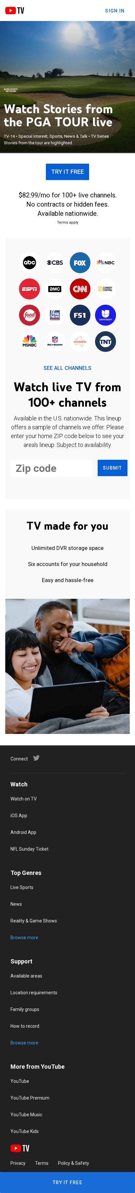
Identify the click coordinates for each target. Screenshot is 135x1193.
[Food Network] (29, 316)
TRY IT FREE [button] (67, 171)
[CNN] (80, 289)
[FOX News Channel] (55, 316)
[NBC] (105, 263)
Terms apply (67, 222)
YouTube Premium (29, 1098)
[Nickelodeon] (80, 342)
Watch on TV (23, 798)
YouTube (19, 1081)
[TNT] (105, 342)
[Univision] (105, 316)
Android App (23, 832)
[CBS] (55, 263)
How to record (24, 1026)
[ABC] (29, 263)
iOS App (18, 815)
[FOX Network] (80, 263)
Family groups (24, 1009)
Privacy (18, 1163)
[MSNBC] (29, 342)
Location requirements (33, 992)
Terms (41, 1163)
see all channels (67, 368)
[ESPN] (29, 289)
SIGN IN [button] (115, 10)
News (16, 904)
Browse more (24, 937)
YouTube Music (26, 1114)
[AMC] (55, 289)
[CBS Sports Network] (11, 90)
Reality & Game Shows (33, 920)
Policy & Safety (73, 1163)
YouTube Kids (24, 1131)
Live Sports (21, 887)
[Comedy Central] (105, 289)
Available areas (26, 976)
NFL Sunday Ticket (29, 849)
